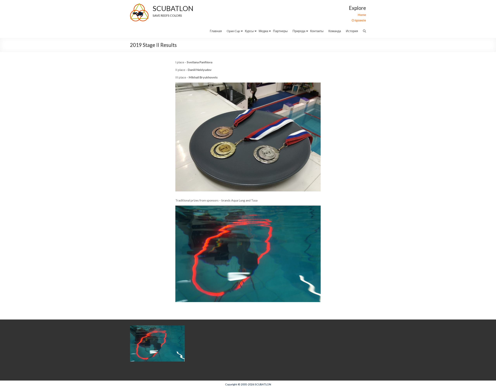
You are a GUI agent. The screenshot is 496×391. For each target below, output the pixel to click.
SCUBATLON (173, 8)
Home (362, 14)
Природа (299, 31)
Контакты (317, 31)
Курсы (249, 31)
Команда (334, 31)
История (352, 31)
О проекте (359, 20)
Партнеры (280, 31)
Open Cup (233, 31)
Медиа (263, 31)
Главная (216, 31)
